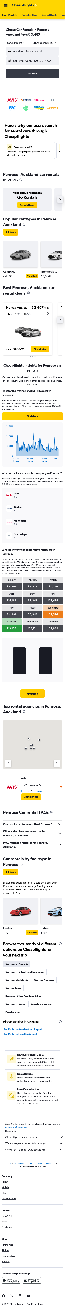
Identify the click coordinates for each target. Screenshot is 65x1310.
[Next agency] (57, 763)
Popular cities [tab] (12, 1012)
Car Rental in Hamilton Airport (20, 1034)
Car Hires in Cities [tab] (15, 1004)
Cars (9, 1163)
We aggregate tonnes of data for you (26, 1143)
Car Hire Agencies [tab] (44, 979)
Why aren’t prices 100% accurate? (25, 1149)
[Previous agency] (8, 763)
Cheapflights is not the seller (21, 1137)
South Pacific (20, 1163)
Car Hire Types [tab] (13, 988)
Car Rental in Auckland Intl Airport (23, 1029)
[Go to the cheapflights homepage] (24, 5)
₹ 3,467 (34, 34)
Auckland (50, 1163)
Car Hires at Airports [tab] (16, 963)
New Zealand (36, 1163)
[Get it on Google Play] (11, 1280)
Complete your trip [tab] (41, 1004)
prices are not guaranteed (16, 1127)
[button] (6, 5)
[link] (27, 205)
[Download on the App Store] (32, 1280)
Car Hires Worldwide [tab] (16, 979)
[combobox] (16, 43)
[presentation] (43, 34)
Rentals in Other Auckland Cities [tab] (23, 996)
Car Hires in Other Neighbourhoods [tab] (24, 971)
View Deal (32, 276)
